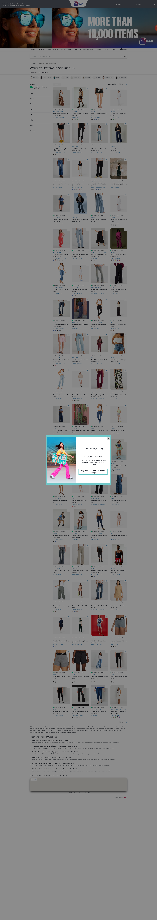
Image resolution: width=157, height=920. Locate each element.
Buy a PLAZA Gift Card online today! (93, 472)
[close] (108, 438)
